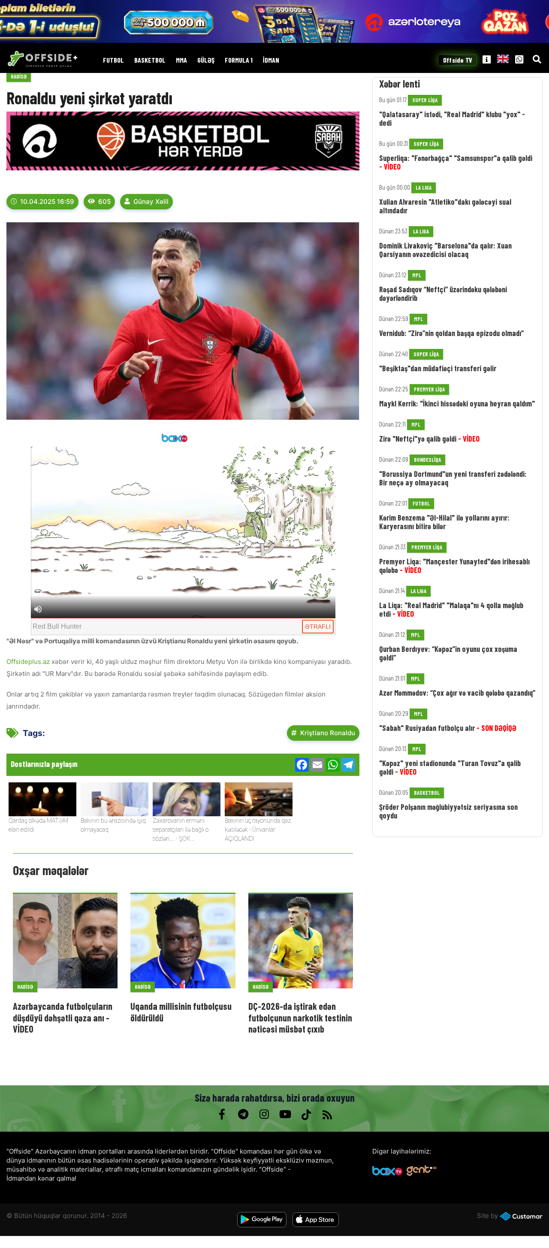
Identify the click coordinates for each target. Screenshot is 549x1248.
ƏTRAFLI (318, 626)
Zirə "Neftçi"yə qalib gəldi (429, 438)
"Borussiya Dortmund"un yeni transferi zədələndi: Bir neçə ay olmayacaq (453, 478)
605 (104, 201)
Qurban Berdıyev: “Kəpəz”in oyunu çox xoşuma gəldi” (448, 653)
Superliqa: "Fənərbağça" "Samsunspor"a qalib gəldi (455, 162)
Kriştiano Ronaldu (327, 733)
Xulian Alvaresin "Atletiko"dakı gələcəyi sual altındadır (445, 206)
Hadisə (19, 76)
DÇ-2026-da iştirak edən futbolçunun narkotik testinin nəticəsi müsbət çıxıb (300, 1017)
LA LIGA (423, 187)
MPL (416, 275)
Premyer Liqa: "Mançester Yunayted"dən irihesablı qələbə (454, 566)
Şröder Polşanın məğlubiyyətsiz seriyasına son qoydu (448, 811)
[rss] (327, 1114)
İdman (271, 60)
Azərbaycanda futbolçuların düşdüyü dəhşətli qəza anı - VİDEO (62, 1017)
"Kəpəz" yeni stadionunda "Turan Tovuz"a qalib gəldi (450, 767)
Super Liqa (424, 100)
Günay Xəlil (151, 201)
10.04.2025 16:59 (47, 201)
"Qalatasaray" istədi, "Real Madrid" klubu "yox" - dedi (452, 118)
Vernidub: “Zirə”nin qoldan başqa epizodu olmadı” (451, 333)
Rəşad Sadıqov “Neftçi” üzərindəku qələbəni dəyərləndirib (443, 294)
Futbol (113, 60)
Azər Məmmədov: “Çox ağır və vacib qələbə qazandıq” (457, 692)
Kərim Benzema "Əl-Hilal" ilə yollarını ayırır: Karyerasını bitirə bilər (444, 522)
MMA (181, 60)
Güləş (205, 60)
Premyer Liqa (429, 389)
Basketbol (150, 60)
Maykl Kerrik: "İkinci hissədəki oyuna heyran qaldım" (457, 403)
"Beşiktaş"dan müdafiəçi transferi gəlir (437, 368)
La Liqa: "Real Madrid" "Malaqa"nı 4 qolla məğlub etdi (451, 609)
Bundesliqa (427, 459)
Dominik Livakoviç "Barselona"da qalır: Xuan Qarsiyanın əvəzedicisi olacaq (445, 250)
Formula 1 (239, 60)
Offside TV (457, 60)
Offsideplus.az (28, 661)
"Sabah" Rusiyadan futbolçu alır (447, 728)
